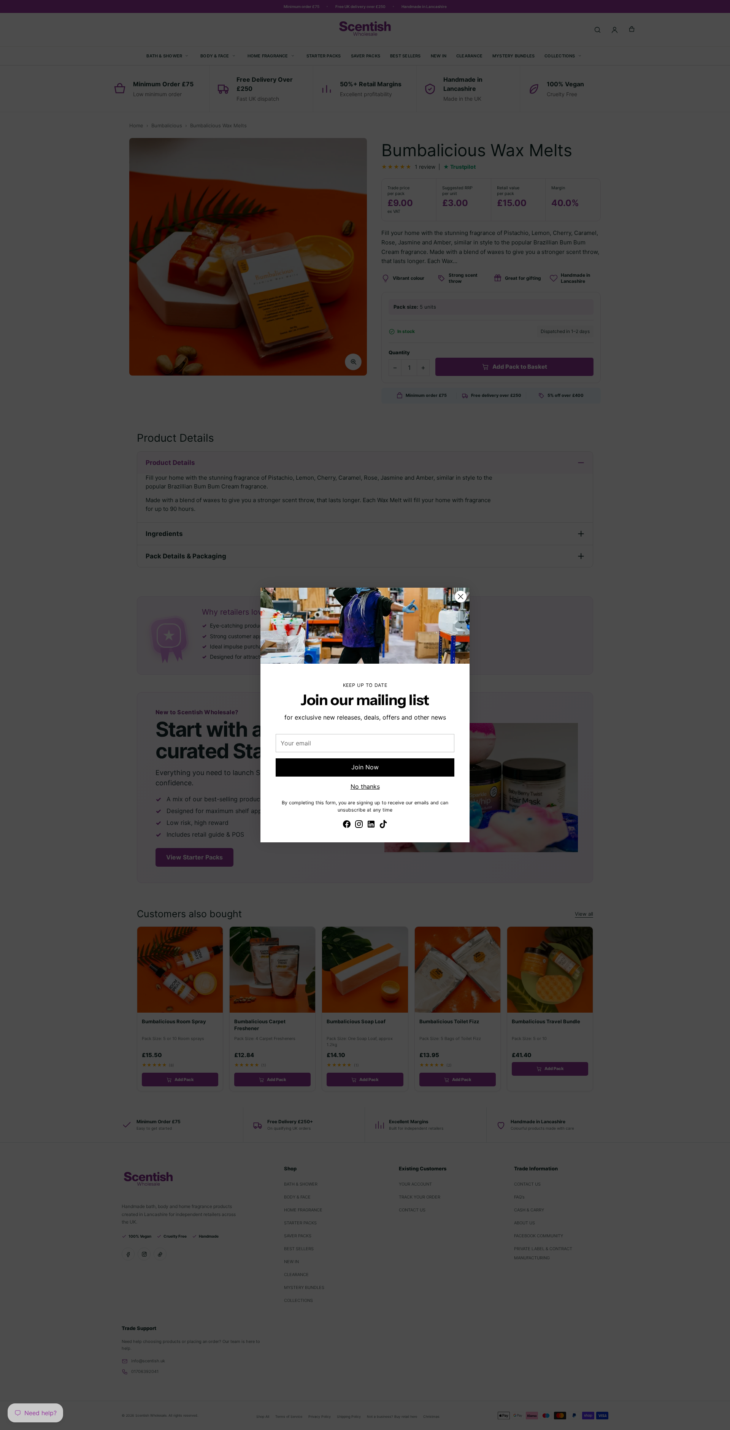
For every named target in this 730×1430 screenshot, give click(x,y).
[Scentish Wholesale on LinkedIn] (371, 825)
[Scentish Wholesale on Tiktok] (383, 825)
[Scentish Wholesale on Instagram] (358, 825)
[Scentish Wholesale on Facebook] (346, 825)
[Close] (461, 596)
